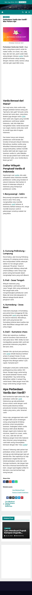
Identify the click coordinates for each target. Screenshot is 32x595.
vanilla (17, 175)
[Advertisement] (16, 82)
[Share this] (4, 481)
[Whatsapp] (16, 481)
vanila (21, 56)
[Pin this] (10, 481)
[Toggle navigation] (29, 12)
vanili (23, 116)
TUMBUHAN (6, 17)
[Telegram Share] (13, 481)
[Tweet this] (7, 481)
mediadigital (20, 535)
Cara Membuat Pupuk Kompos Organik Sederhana (10, 504)
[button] (22, 12)
